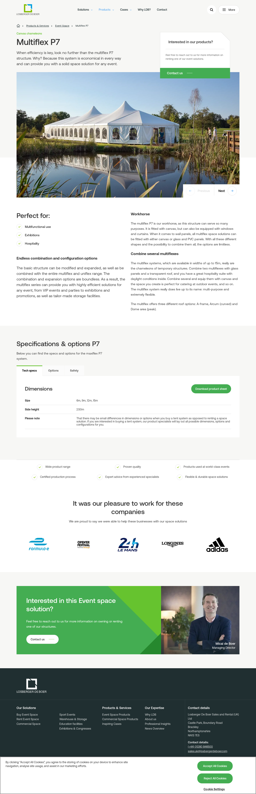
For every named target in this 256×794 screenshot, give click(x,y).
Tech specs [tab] (29, 370)
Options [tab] (53, 370)
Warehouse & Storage (73, 719)
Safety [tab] (74, 370)
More (231, 9)
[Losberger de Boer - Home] (32, 686)
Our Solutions (26, 708)
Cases (124, 9)
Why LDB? (144, 9)
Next (221, 191)
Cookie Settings (214, 789)
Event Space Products (116, 714)
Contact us (175, 73)
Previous (204, 191)
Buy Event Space (27, 714)
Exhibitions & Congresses (75, 728)
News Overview (154, 728)
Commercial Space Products (120, 719)
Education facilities (71, 723)
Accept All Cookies (215, 766)
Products (105, 9)
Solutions (83, 9)
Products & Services (116, 708)
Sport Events (67, 714)
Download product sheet (211, 388)
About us (150, 719)
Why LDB (150, 714)
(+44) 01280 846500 (200, 746)
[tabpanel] (128, 406)
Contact (162, 9)
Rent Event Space (28, 719)
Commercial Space (28, 723)
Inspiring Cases (111, 723)
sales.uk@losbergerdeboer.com (207, 751)
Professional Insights (157, 723)
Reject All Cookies (215, 778)
